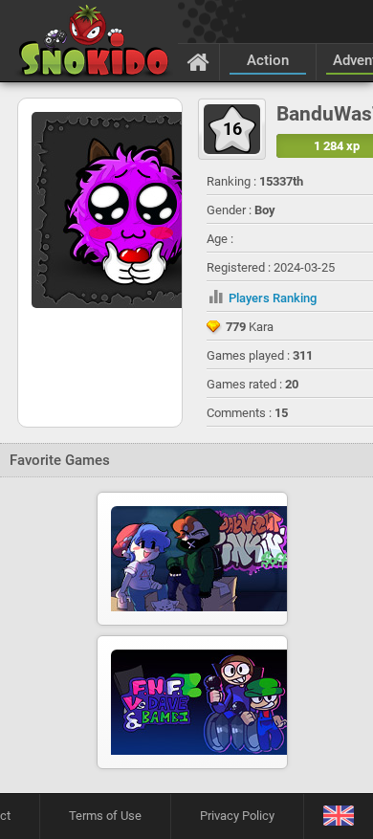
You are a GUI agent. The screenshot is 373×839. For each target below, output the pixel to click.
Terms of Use (105, 815)
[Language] (338, 816)
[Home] (198, 61)
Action (268, 60)
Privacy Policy (237, 815)
